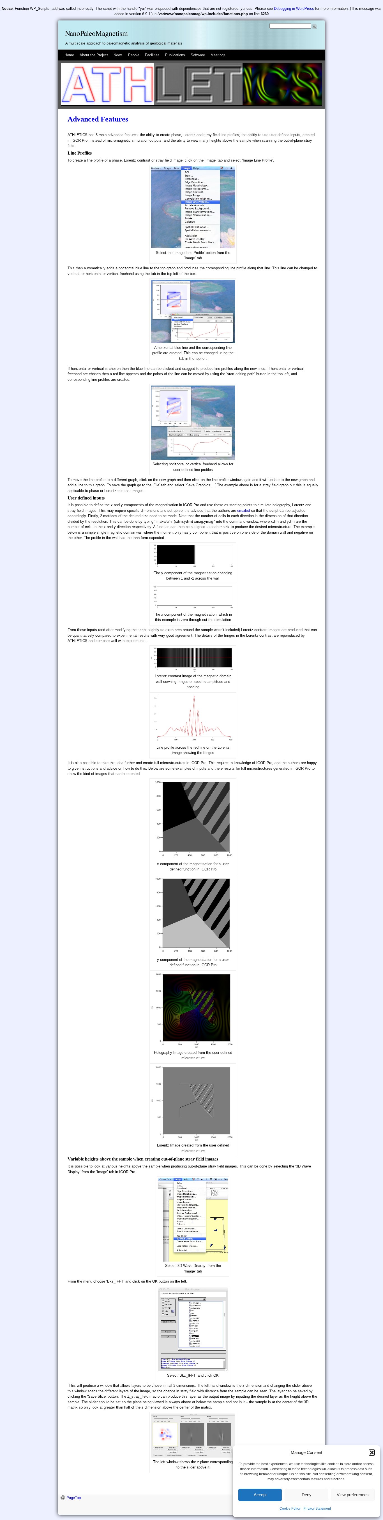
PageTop (73, 1498)
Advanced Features (98, 119)
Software (198, 55)
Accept (260, 1494)
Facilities (152, 55)
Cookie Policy (290, 1508)
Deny (307, 1494)
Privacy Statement (317, 1508)
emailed (243, 510)
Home (69, 55)
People (133, 55)
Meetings (218, 55)
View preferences (353, 1494)
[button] (372, 1452)
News (118, 55)
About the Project (94, 55)
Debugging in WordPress (294, 8)
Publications (175, 55)
